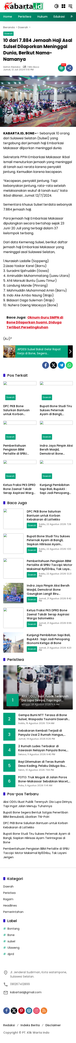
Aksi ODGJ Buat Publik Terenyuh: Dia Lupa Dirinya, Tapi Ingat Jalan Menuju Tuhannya (37, 804)
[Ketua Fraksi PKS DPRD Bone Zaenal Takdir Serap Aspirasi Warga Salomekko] (19, 470)
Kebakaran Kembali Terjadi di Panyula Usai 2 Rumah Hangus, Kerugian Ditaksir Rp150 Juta (41, 733)
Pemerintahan (13, 912)
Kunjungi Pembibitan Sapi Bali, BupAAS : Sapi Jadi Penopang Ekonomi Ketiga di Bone (55, 489)
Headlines (10, 905)
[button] (56, 6)
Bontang (13, 929)
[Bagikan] (69, 68)
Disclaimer (53, 1025)
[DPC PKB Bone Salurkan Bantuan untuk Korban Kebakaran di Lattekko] (19, 391)
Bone (11, 935)
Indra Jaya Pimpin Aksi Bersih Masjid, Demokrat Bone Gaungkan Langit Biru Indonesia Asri (56, 450)
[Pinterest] (21, 1010)
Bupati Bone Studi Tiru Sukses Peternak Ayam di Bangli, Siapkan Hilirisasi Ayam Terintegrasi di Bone (56, 410)
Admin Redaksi (11, 67)
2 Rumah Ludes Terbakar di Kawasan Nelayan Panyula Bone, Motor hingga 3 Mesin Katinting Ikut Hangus (44, 748)
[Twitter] (53, 365)
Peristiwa (9, 893)
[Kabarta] (23, 6)
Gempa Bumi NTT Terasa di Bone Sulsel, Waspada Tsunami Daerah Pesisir (43, 717)
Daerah (8, 33)
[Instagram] (36, 1010)
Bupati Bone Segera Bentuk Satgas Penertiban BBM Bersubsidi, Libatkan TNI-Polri (35, 814)
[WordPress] (29, 1010)
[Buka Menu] (63, 6)
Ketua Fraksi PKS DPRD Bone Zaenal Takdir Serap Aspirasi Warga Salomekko (19, 489)
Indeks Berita (30, 1025)
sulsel (11, 941)
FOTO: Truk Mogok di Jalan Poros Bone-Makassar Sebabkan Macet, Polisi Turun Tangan (43, 779)
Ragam (8, 899)
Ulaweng (13, 948)
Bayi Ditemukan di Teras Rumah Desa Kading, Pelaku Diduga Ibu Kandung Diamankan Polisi (41, 764)
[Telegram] (61, 365)
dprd (10, 954)
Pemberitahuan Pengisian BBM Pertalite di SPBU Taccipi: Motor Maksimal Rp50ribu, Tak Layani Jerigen (17, 450)
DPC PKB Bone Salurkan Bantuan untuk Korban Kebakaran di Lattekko (16, 410)
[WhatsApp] (69, 365)
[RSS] (44, 1010)
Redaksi (9, 1025)
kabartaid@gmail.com (26, 992)
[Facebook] (45, 365)
